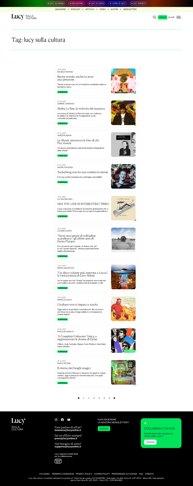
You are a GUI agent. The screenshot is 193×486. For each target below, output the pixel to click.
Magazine (60, 9)
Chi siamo (44, 474)
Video (103, 9)
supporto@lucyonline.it (68, 446)
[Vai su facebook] (62, 419)
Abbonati (162, 17)
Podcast (75, 9)
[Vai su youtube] (68, 419)
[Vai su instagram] (56, 419)
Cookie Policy (102, 474)
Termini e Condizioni (63, 474)
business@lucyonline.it (68, 430)
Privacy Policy (84, 474)
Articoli (89, 9)
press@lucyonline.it (66, 438)
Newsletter (130, 9)
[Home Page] (24, 17)
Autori (114, 9)
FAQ (141, 474)
